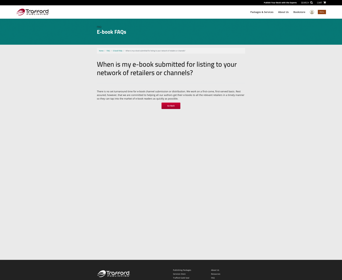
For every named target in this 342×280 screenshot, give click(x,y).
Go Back (171, 105)
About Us (283, 12)
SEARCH (305, 2)
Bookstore (299, 12)
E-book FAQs (117, 50)
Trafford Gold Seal (181, 278)
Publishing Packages (182, 270)
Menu (322, 12)
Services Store (179, 274)
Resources (215, 274)
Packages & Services (261, 12)
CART (320, 2)
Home (101, 50)
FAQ (108, 50)
